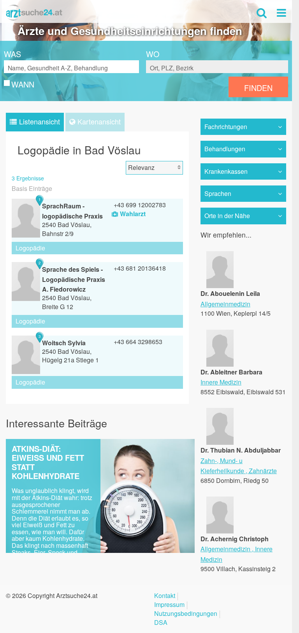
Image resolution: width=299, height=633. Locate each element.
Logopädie (30, 247)
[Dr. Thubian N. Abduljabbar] (220, 442)
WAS (12, 54)
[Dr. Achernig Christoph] (220, 530)
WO (152, 54)
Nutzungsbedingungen (185, 614)
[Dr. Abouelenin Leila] (220, 285)
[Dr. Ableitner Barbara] (220, 363)
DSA (160, 623)
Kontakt (164, 596)
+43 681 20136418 (140, 268)
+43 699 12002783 (140, 204)
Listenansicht (39, 121)
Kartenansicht (99, 121)
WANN (22, 84)
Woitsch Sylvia (64, 342)
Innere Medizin (221, 382)
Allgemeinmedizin (225, 303)
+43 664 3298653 (138, 341)
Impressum (169, 605)
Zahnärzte (263, 470)
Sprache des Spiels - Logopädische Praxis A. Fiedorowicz (73, 279)
